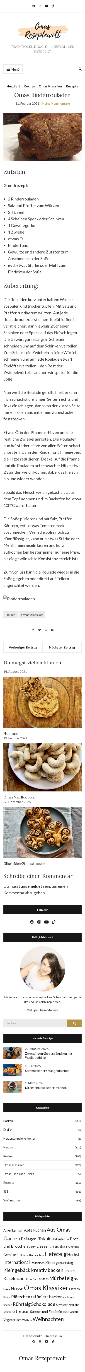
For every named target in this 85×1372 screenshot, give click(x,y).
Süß (5, 1191)
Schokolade (43, 1304)
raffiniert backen (47, 1296)
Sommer (8, 1311)
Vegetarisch (12, 1320)
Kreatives (69, 1270)
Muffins (44, 1279)
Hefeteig (56, 1254)
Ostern (74, 1289)
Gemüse (9, 1255)
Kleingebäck (16, 1270)
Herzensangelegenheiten (19, 1138)
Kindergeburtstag (59, 1262)
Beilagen (28, 1238)
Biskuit (44, 1238)
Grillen (21, 1255)
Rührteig (22, 1304)
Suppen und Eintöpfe (46, 1311)
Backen (8, 1121)
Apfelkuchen (35, 1230)
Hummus (11, 733)
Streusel (21, 1311)
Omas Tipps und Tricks (18, 1174)
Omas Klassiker (50, 86)
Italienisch (38, 1263)
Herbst (73, 1254)
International (16, 1262)
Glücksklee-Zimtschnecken (25, 863)
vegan (74, 1312)
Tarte (66, 1312)
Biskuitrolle (60, 1239)
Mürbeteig (61, 1278)
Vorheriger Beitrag (23, 647)
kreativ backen (47, 1270)
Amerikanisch (13, 1230)
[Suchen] (74, 1023)
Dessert (43, 1246)
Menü (14, 69)
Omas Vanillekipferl (19, 797)
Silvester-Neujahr (67, 1305)
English (7, 1129)
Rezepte (72, 86)
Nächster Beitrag (62, 647)
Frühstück (72, 1246)
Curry (32, 1246)
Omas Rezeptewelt (42, 1358)
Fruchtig (58, 1246)
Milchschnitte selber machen (46, 1088)
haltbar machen (35, 1255)
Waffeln (27, 1320)
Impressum (54, 1336)
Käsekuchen (15, 1278)
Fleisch (10, 615)
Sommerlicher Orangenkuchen (47, 1071)
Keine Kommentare (56, 103)
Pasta (6, 1297)
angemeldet (31, 886)
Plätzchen (20, 1296)
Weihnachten (12, 1200)
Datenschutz (32, 1336)
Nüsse (17, 1288)
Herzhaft (13, 86)
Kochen (29, 86)
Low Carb (32, 1279)
